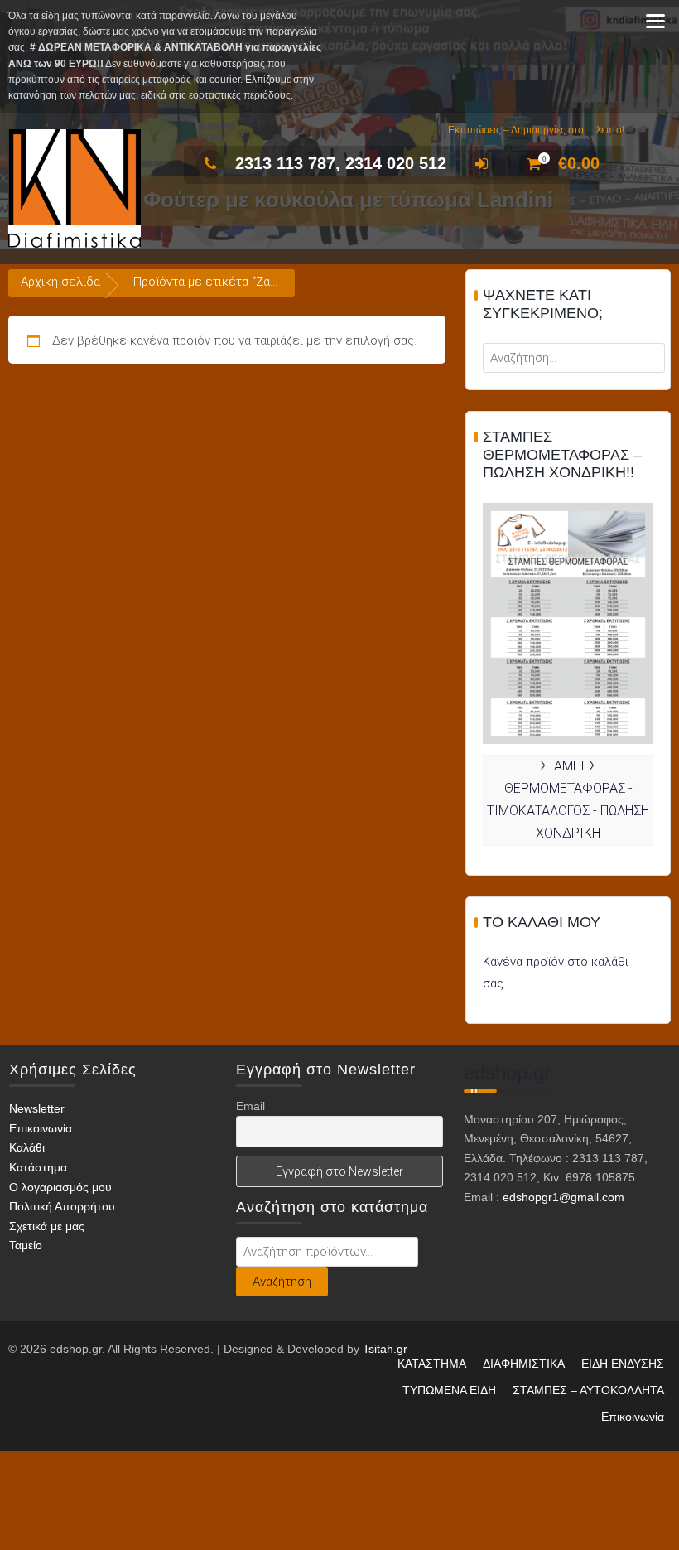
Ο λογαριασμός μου (60, 1187)
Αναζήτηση (282, 1281)
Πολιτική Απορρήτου (62, 1206)
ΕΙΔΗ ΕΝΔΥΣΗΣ (622, 1363)
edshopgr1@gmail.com (563, 1197)
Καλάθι (27, 1147)
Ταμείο (25, 1245)
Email (250, 1106)
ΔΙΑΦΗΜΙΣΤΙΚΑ (524, 1363)
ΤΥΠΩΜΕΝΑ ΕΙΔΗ (449, 1390)
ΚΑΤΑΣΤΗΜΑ (431, 1363)
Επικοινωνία (40, 1128)
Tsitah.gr (385, 1348)
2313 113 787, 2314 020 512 (340, 163)
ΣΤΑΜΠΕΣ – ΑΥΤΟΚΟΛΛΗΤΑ (588, 1390)
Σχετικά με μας (46, 1226)
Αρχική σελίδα (60, 281)
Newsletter (37, 1108)
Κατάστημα (38, 1167)
